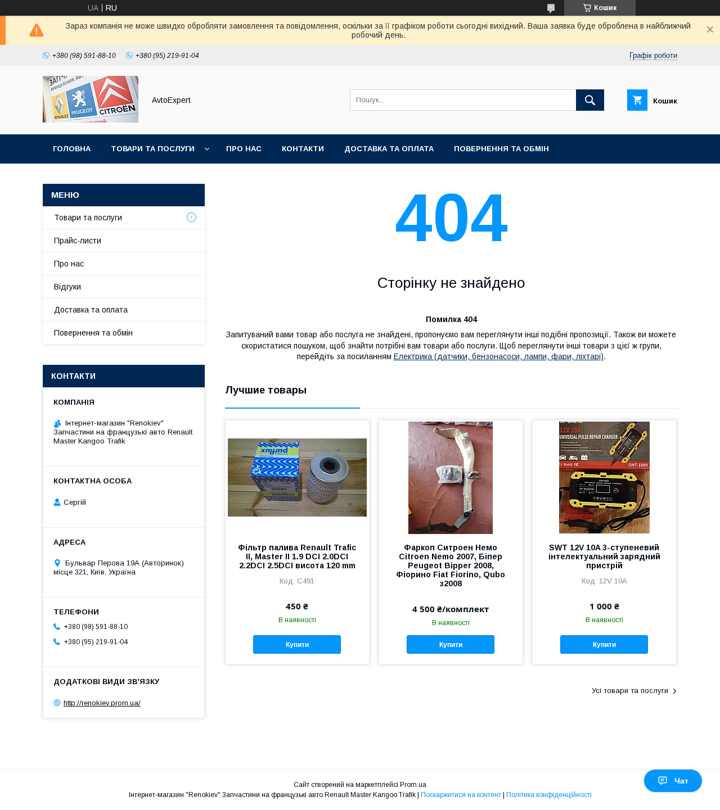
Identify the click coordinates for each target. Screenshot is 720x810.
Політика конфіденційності (549, 795)
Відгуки (67, 286)
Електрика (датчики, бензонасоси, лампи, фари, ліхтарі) (499, 356)
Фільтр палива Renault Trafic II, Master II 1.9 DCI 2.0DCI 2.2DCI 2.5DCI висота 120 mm (297, 556)
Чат (681, 780)
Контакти (303, 148)
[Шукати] (590, 100)
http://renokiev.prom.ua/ (102, 703)
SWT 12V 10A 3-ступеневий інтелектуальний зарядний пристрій (604, 556)
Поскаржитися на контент (461, 795)
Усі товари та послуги (630, 690)
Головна (72, 148)
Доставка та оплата (389, 148)
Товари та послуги (153, 148)
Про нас (244, 148)
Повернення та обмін (501, 148)
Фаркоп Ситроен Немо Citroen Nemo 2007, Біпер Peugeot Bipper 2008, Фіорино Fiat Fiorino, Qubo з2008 (450, 565)
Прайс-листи (77, 240)
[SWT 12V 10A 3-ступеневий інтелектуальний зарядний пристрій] (604, 476)
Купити (297, 645)
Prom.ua (413, 785)
